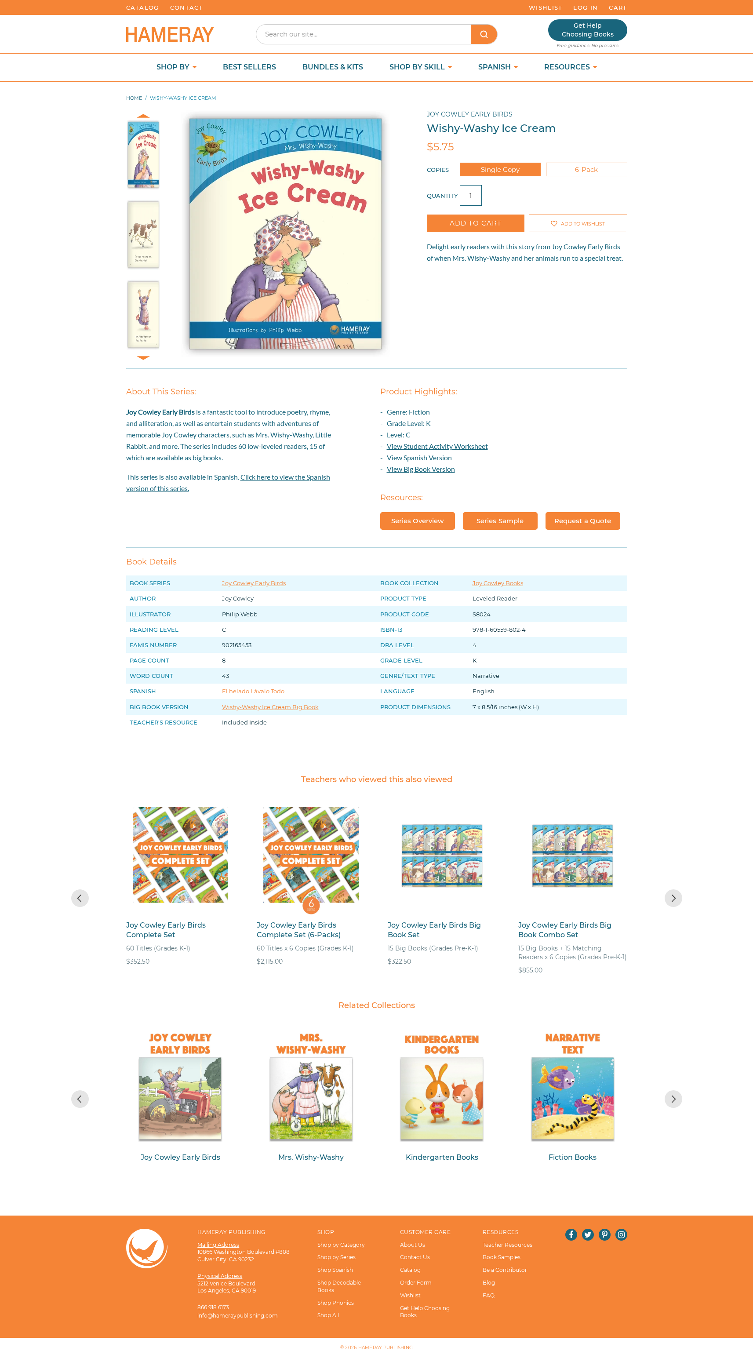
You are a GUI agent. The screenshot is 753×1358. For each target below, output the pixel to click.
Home (134, 98)
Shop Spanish (335, 1270)
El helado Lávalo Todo (253, 691)
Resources (568, 67)
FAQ (489, 1295)
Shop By (173, 67)
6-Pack (586, 169)
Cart (618, 7)
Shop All (328, 1315)
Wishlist (545, 7)
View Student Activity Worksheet (437, 446)
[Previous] (80, 898)
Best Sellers (249, 67)
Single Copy (500, 169)
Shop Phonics (335, 1303)
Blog (489, 1282)
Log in (585, 7)
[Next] (673, 898)
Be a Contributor (505, 1270)
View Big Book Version (421, 469)
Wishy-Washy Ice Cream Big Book (270, 706)
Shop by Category (341, 1244)
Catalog (142, 7)
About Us (412, 1244)
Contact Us (415, 1257)
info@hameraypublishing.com (237, 1315)
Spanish (495, 67)
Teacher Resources (507, 1244)
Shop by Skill (418, 67)
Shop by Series (336, 1257)
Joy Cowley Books (498, 582)
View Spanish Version (419, 457)
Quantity (442, 195)
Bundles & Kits (332, 67)
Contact (186, 7)
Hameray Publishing (385, 1348)
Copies (438, 169)
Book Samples (501, 1257)
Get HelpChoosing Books (588, 30)
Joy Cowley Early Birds (470, 114)
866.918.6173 (213, 1307)
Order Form (416, 1282)
